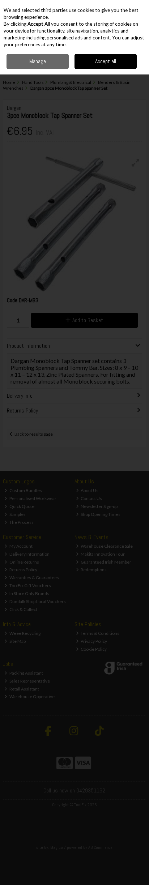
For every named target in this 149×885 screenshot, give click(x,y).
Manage (37, 61)
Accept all (105, 61)
